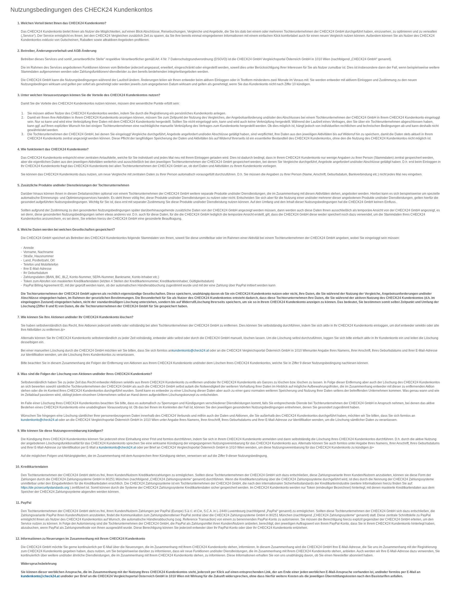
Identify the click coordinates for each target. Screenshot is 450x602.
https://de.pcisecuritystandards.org (45, 487)
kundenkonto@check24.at (190, 350)
